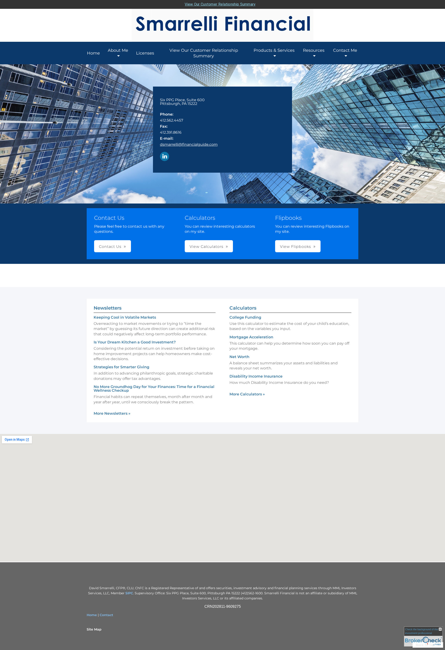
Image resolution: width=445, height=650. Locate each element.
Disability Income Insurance (256, 376)
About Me (118, 50)
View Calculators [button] (206, 246)
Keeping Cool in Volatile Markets (125, 317)
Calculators (242, 308)
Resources (313, 50)
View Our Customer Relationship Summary (220, 4)
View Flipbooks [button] (295, 246)
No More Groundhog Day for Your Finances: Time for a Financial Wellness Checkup (154, 389)
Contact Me (345, 50)
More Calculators (247, 394)
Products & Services (274, 50)
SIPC (129, 593)
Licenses (145, 53)
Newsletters (107, 308)
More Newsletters (112, 413)
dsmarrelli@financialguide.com (189, 144)
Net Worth (239, 357)
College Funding (245, 317)
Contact (106, 615)
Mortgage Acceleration (251, 337)
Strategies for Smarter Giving (121, 367)
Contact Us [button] (110, 246)
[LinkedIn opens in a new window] (164, 157)
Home (93, 53)
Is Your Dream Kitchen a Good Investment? (135, 342)
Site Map (94, 629)
